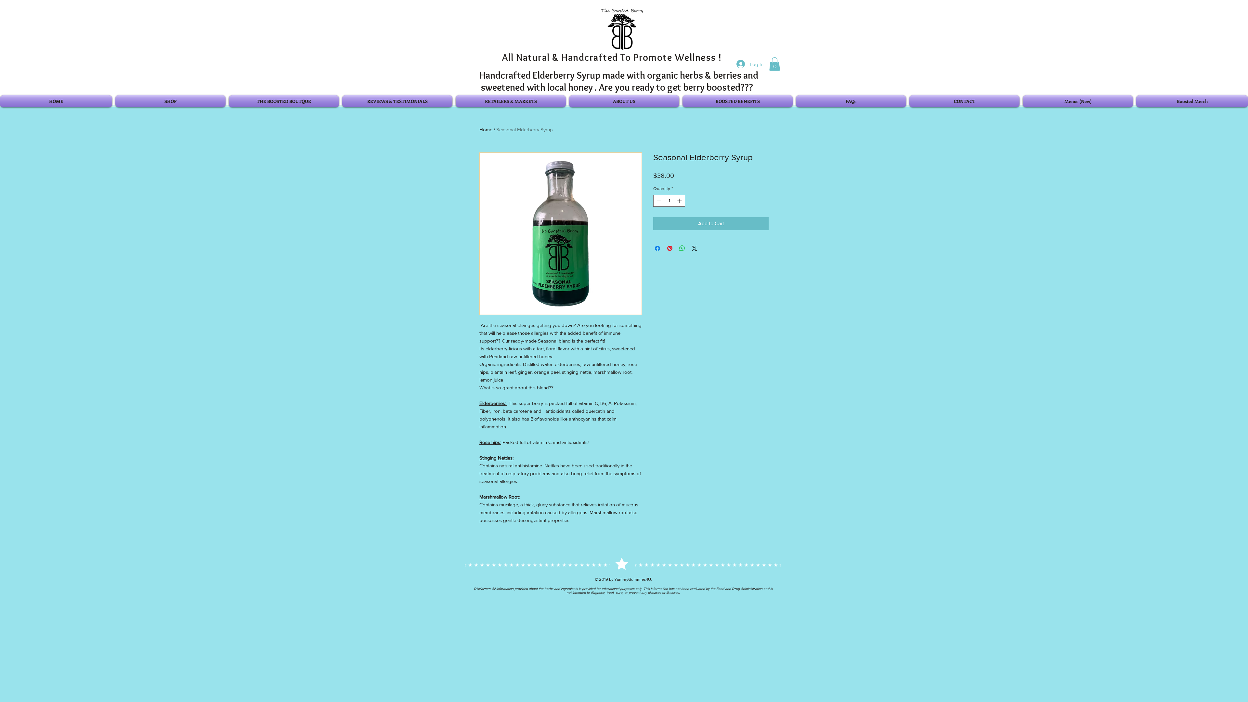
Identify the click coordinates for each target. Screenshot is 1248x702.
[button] (774, 64)
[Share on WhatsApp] (682, 248)
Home (485, 129)
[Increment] (680, 200)
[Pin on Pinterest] (670, 248)
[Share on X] (694, 248)
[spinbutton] (669, 200)
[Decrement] (658, 200)
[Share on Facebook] (657, 248)
